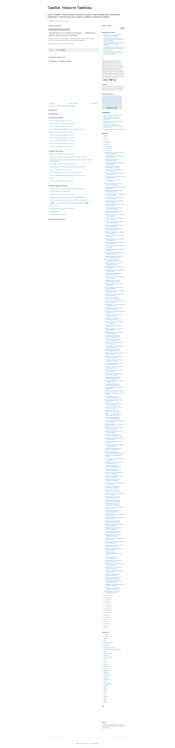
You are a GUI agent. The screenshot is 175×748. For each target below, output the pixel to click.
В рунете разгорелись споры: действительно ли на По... (112, 497)
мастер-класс (106, 666)
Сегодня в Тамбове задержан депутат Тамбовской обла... (115, 156)
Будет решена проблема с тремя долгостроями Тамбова (113, 184)
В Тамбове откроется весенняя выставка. (114, 129)
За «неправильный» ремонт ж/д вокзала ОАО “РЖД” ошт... (113, 208)
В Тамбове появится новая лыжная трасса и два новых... (114, 201)
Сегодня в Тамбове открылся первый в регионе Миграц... (115, 163)
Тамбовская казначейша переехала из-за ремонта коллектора (66, 172)
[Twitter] (107, 80)
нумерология (106, 679)
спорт (104, 694)
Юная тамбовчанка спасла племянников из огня (112, 557)
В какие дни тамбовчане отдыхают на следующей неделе (114, 232)
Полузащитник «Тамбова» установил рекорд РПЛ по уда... (114, 291)
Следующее (52, 103)
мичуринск (106, 670)
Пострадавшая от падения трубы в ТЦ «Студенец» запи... (115, 305)
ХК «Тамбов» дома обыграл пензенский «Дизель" (112, 160)
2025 (105, 136)
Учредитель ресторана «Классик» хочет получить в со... (113, 407)
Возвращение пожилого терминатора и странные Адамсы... (114, 194)
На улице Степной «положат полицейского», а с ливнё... (112, 167)
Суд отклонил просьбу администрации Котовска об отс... (115, 187)
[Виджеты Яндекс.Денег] (112, 100)
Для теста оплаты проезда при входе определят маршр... (114, 243)
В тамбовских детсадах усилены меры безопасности (63, 164)
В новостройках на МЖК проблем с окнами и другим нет (114, 346)
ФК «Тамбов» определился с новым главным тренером (114, 445)
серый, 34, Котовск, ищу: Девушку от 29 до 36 (61, 146)
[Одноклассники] (109, 80)
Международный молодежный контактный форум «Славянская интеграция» (111, 118)
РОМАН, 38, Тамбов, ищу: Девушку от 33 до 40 (62, 137)
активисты (106, 636)
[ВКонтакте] (105, 80)
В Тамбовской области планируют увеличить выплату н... (113, 568)
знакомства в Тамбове (109, 647)
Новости (52, 178)
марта (106, 608)
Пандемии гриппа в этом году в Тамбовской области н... (113, 535)
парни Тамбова (107, 683)
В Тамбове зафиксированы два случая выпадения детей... (115, 253)
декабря (107, 146)
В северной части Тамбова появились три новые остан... (114, 250)
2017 (105, 617)
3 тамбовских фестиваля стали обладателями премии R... (113, 466)
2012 (105, 621)
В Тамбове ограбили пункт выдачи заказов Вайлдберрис (113, 364)
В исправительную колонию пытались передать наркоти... (115, 438)
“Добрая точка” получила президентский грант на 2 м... (113, 470)
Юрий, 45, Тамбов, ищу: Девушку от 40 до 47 (61, 132)
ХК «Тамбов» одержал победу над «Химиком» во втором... (113, 360)
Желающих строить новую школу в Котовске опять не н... (114, 546)
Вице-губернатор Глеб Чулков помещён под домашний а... (113, 501)
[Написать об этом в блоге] (59, 50)
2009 (105, 628)
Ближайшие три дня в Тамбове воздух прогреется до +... (115, 539)
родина (105, 689)
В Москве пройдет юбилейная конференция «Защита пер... (113, 378)
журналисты (106, 646)
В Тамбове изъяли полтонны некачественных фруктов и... (113, 281)
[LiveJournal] (113, 80)
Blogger (97, 743)
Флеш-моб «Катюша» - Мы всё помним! (60, 191)
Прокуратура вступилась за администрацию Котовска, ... (113, 411)
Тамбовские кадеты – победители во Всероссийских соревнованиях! (67, 166)
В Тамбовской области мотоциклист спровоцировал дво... (114, 333)
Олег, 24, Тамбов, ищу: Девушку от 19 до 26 (61, 120)
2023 (105, 138)
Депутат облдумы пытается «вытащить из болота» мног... (113, 490)
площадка (106, 685)
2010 (105, 626)
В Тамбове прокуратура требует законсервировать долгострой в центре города (113, 39)
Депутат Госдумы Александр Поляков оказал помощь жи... (114, 542)
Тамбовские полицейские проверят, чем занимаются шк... (114, 191)
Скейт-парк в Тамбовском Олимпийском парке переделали (114, 452)
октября (107, 150)
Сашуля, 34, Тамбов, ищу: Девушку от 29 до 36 (62, 143)
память (105, 681)
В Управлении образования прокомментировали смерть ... (113, 384)
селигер (105, 690)
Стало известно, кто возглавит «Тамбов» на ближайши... (113, 487)
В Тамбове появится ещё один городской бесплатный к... (113, 339)
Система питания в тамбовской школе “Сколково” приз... (115, 270)
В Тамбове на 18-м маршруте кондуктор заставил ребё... (112, 588)
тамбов (105, 698)
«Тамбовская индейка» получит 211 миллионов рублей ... (114, 549)
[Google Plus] (115, 80)
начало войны (107, 675)
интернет (105, 655)
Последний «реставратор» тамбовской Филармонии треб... (114, 397)
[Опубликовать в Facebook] (62, 50)
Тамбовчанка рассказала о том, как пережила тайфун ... (114, 431)
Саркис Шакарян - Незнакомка (58, 214)
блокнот (105, 638)
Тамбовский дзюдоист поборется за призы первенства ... (114, 329)
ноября (107, 148)
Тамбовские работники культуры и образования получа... (113, 357)
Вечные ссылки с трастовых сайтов (112, 115)
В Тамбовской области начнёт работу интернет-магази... (114, 205)
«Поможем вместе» (55, 211)
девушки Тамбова (107, 642)
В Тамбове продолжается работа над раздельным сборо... (114, 564)
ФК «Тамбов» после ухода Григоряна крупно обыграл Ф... (114, 295)
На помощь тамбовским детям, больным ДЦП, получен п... (113, 532)
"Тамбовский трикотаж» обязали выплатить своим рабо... (113, 449)
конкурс (105, 662)
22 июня (105, 634)
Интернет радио (107, 657)
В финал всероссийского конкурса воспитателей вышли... (113, 476)
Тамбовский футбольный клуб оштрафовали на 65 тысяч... (113, 350)
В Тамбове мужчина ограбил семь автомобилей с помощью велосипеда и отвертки (113, 53)
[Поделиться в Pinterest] (64, 50)
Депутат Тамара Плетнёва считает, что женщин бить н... (114, 371)
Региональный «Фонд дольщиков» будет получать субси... (113, 212)
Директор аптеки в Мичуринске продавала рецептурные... (113, 578)
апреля (107, 606)
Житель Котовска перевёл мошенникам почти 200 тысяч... (113, 260)
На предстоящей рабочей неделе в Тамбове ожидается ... (114, 288)
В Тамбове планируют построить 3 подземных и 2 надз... (114, 367)
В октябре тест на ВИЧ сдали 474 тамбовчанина (113, 326)
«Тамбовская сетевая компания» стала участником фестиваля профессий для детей (113, 48)
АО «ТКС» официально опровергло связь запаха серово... (114, 222)
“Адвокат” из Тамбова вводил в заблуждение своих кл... (113, 575)
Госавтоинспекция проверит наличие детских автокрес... (114, 277)
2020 (105, 142)
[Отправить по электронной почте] (57, 50)
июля (106, 599)
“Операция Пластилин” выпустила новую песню (62, 208)
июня (106, 601)
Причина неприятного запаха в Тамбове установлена (113, 263)
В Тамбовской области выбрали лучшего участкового (113, 528)
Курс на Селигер (54, 206)
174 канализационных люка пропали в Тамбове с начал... (115, 312)
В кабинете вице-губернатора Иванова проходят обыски (112, 521)
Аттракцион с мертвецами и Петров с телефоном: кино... (114, 381)
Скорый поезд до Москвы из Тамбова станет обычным (114, 219)
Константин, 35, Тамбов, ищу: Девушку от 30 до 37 (63, 123)
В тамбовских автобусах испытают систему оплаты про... (114, 315)
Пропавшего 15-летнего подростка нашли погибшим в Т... (114, 198)
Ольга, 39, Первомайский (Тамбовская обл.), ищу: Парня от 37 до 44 (67, 129)
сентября (107, 595)
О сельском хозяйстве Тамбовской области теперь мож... (113, 473)
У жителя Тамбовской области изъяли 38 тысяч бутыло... (115, 518)
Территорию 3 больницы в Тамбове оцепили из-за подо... (114, 428)
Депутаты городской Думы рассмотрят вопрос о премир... (115, 301)
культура (105, 664)
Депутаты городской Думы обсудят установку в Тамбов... (114, 225)
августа (107, 597)
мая (106, 604)
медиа (105, 668)
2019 (105, 144)
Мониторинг (106, 674)
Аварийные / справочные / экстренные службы (62, 154)
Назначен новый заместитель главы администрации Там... (114, 153)
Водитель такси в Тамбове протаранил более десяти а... (113, 298)
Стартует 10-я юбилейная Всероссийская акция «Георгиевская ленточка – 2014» (112, 126)
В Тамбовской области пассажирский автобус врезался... (114, 267)
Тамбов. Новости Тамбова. (70, 8)
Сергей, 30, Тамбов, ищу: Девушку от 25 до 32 (61, 135)
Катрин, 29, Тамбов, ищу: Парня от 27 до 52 (61, 169)
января (107, 612)
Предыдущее (94, 103)
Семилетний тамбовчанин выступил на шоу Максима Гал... (114, 463)
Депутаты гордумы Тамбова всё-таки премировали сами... (114, 174)
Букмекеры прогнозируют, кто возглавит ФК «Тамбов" (112, 480)
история (105, 659)
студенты (105, 696)
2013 (105, 619)
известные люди (107, 653)
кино (104, 661)
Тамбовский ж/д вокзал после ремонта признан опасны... (115, 425)
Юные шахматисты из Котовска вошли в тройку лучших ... (115, 483)
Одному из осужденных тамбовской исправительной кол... (114, 525)
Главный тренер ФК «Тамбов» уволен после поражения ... (114, 494)
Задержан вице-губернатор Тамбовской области (112, 592)
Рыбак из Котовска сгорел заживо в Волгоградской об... (114, 322)
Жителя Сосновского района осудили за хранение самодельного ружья (113, 43)
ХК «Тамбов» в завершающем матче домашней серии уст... (114, 585)
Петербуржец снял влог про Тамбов (114, 391)
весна (104, 640)
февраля (107, 610)
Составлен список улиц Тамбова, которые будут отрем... (113, 404)
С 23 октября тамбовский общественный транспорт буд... (114, 435)
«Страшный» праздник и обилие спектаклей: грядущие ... (113, 229)
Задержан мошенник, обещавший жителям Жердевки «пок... (113, 257)
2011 (105, 623)
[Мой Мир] (111, 80)
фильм (105, 700)
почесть (105, 687)
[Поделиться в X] (60, 50)
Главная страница (73, 103)
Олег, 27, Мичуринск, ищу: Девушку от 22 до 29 (62, 140)
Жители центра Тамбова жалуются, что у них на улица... (114, 343)
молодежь (106, 672)
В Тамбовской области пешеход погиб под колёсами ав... (114, 239)
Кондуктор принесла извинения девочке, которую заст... (113, 561)
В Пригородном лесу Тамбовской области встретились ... (113, 274)
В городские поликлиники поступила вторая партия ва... (114, 215)
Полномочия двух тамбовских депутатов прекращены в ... (112, 418)
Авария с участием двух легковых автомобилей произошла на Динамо (68, 157)
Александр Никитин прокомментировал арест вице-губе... (114, 553)
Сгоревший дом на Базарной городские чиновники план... (113, 336)
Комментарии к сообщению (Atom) (66, 106)
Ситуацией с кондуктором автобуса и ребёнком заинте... (114, 571)
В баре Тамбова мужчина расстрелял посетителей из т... (114, 421)
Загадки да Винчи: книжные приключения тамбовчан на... (113, 504)
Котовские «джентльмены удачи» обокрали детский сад (113, 308)
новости (105, 677)
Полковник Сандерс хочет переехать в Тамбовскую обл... (115, 514)
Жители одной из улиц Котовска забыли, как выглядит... (113, 374)
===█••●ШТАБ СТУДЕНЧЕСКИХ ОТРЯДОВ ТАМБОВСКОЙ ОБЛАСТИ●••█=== (69, 203)
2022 (105, 140)
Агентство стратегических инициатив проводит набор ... (114, 508)
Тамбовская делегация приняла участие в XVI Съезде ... (113, 319)
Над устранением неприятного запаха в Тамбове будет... (115, 177)
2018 (105, 615)
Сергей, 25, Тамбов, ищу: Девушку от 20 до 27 (61, 181)
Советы (105, 692)
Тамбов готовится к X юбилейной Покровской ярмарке (113, 581)
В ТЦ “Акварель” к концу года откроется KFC (112, 180)
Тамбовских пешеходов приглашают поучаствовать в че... (114, 353)
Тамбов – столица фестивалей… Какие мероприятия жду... (113, 414)
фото (104, 702)
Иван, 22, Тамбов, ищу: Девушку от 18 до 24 (61, 126)
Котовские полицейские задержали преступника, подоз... (114, 170)
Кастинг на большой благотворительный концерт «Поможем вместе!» (68, 197)
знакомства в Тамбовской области (112, 649)
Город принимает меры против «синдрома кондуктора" (113, 511)
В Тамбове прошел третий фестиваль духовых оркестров (113, 122)
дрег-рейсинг (106, 644)
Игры (104, 651)
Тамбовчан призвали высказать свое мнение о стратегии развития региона (69, 200)
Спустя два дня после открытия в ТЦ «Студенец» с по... (114, 459)
